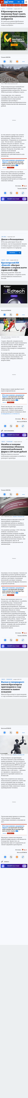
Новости (3, 5)
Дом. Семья (4, 236)
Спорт (7, 872)
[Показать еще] (23, 61)
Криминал (6, 861)
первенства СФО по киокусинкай (12, 1025)
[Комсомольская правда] (8, 2)
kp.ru (25, 186)
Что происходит (9, 8)
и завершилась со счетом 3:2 (10, 414)
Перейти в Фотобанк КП (18, 516)
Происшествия (9, 679)
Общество (4, 167)
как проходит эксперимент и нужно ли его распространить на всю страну (13, 163)
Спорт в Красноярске (9, 430)
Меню (2, 2)
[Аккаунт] (26, 2)
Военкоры (17, 5)
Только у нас (10, 5)
